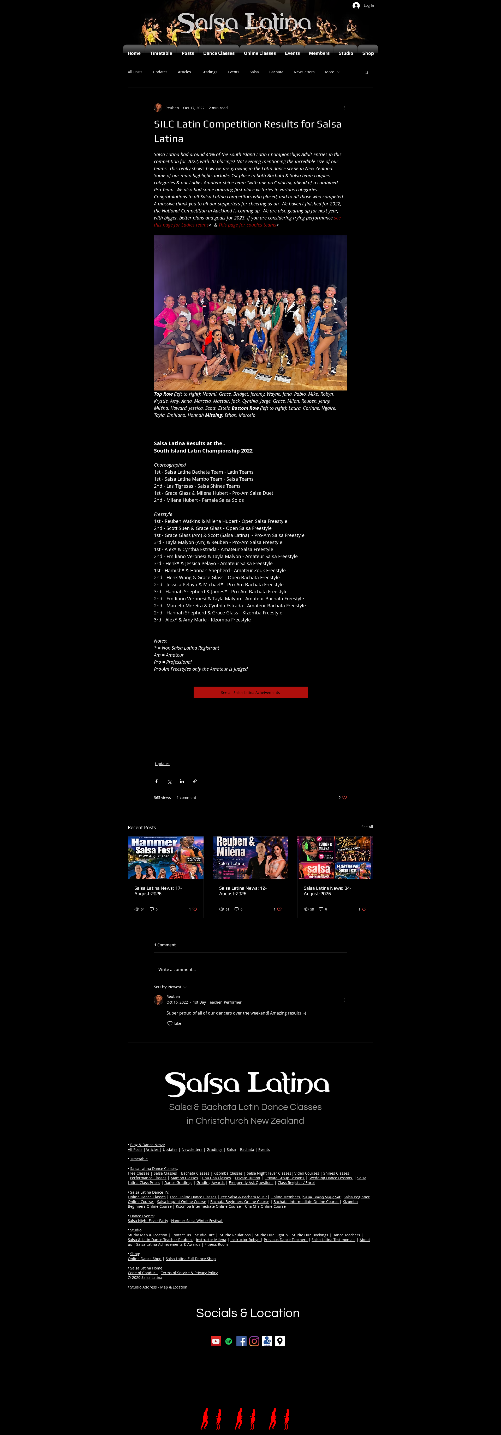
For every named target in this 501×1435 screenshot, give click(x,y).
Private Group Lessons (285, 1177)
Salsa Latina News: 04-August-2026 (327, 890)
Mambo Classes (184, 1177)
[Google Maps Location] (280, 1341)
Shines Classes (336, 1173)
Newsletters (304, 71)
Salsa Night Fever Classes (269, 1173)
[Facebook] (241, 1341)
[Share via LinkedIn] (182, 781)
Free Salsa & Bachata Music (243, 1196)
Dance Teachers (346, 1234)
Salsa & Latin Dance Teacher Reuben (160, 1239)
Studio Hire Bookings (310, 1234)
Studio (135, 1230)
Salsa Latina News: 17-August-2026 (158, 890)
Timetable (139, 1158)
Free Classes (139, 1173)
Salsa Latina (151, 1277)
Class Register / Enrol (296, 1182)
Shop (134, 1253)
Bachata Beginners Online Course (239, 1201)
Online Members (286, 1196)
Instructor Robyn (245, 1239)
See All (367, 826)
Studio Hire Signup (271, 1234)
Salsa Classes (165, 1173)
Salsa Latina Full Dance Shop (191, 1258)
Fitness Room (217, 1244)
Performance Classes (148, 1177)
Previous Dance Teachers (286, 1239)
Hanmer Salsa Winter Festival (197, 1220)
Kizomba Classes (228, 1173)
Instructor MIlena (211, 1239)
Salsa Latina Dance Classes (153, 1168)
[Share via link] (194, 781)
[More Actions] (344, 1000)
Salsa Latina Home (146, 1268)
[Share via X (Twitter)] (169, 781)
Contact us (181, 1234)
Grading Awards (210, 1182)
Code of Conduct (143, 1272)
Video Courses (306, 1173)
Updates (160, 71)
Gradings (209, 71)
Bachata (276, 71)
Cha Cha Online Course (265, 1206)
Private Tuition (247, 1177)
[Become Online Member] (267, 1341)
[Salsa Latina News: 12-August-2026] (250, 857)
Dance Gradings (178, 1182)
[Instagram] (254, 1341)
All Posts (135, 71)
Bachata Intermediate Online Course (306, 1201)
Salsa (254, 71)
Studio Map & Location (147, 1234)
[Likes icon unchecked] (169, 1023)
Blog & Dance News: (147, 1144)
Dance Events (142, 1215)
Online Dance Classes (147, 1196)
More (329, 71)
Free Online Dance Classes (193, 1196)
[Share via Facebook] (156, 781)
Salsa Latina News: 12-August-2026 (243, 890)
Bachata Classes (195, 1173)
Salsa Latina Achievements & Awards (168, 1244)
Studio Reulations (235, 1234)
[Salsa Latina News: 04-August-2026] (335, 857)
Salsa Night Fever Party (148, 1220)
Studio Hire (205, 1234)
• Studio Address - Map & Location (157, 1287)
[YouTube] (216, 1341)
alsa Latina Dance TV (150, 1192)
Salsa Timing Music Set (322, 1197)
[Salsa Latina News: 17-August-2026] (166, 857)
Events (233, 71)
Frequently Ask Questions (251, 1182)
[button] (366, 72)
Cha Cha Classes (216, 1177)
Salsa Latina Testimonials (333, 1239)
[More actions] (344, 108)
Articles (184, 71)
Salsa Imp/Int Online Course (181, 1201)
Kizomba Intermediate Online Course (208, 1206)
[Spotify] (229, 1341)
